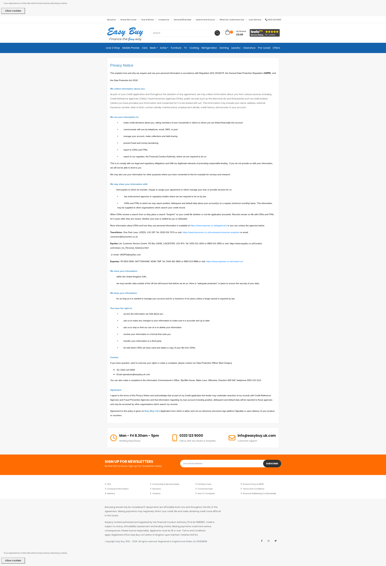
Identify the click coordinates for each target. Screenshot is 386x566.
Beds (153, 48)
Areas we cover (128, 20)
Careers (156, 493)
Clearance (249, 48)
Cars (144, 48)
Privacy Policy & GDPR (253, 484)
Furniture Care (204, 484)
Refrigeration (209, 48)
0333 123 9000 (274, 20)
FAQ (109, 484)
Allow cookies (13, 11)
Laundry (235, 48)
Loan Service (255, 20)
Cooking (194, 48)
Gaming (224, 48)
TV (185, 48)
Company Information (118, 488)
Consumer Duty (205, 488)
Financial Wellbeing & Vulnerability (259, 493)
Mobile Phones (130, 48)
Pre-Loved (264, 48)
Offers (276, 48)
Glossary (156, 488)
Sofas (163, 48)
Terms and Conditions (253, 488)
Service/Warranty (182, 20)
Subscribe (272, 463)
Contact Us (163, 20)
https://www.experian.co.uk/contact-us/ (224, 261)
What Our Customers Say (232, 20)
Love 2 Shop (113, 48)
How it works (147, 20)
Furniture (176, 48)
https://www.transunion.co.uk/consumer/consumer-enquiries (211, 232)
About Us (111, 20)
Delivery (111, 493)
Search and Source (205, 20)
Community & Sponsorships (165, 484)
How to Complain (206, 493)
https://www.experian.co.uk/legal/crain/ (208, 225)
